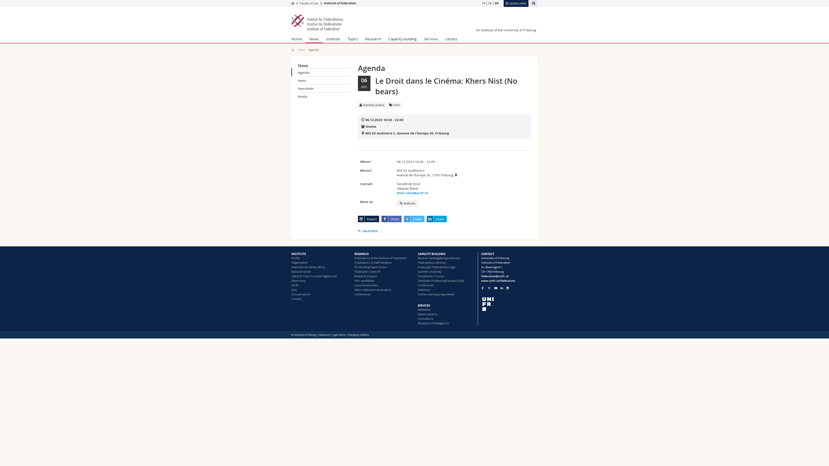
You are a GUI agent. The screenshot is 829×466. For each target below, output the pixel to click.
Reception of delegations (433, 323)
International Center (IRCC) (308, 267)
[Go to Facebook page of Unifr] (482, 288)
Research (373, 38)
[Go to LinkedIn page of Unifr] (502, 288)
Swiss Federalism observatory (372, 290)
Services (431, 38)
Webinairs (424, 290)
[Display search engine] (534, 3)
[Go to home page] (292, 3)
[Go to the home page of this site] (292, 50)
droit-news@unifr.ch (412, 193)
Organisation (299, 262)
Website (409, 203)
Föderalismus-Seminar (432, 262)
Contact (296, 299)
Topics (353, 38)
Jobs (294, 290)
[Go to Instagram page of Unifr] (507, 288)
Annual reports (300, 294)
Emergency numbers (358, 335)
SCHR (294, 285)
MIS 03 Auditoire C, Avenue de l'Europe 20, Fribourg (407, 133)
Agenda (303, 72)
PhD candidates (364, 281)
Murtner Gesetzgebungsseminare (439, 258)
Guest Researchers (366, 285)
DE (490, 3)
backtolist (370, 231)
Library (451, 38)
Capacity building (402, 38)
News (314, 38)
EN (497, 3)
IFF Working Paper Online (370, 267)
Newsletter (306, 88)
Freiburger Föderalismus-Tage (436, 267)
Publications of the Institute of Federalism (380, 258)
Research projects (365, 276)
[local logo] (509, 304)
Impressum (324, 335)
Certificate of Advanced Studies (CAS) (441, 281)
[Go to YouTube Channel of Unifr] (495, 288)
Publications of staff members (373, 262)
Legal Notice (338, 335)
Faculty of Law (309, 3)
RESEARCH (361, 254)
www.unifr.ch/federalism (498, 281)
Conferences (362, 294)
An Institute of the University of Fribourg (506, 30)
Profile (295, 258)
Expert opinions (428, 314)
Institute (333, 38)
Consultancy (425, 319)
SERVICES (424, 305)
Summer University (429, 272)
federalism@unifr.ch (495, 276)
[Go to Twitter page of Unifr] (489, 288)
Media (302, 96)
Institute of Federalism (340, 3)
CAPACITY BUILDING (431, 254)
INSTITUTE (298, 254)
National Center (301, 272)
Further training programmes (436, 294)
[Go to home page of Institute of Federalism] (317, 22)
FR (483, 3)
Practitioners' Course (431, 276)
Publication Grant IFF (367, 272)
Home (296, 38)
